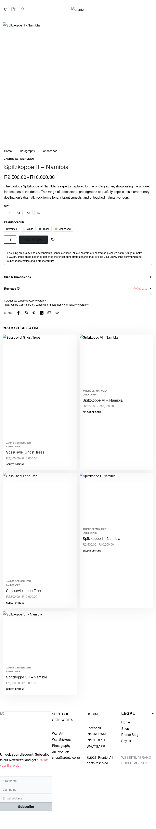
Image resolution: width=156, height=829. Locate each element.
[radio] (8, 212)
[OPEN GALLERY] (78, 75)
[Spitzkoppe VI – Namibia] (116, 361)
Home (8, 151)
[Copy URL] (57, 313)
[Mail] (49, 313)
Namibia (68, 304)
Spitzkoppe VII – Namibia (26, 676)
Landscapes (49, 151)
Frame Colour (14, 222)
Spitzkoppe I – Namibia (101, 538)
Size (6, 206)
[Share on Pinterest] (34, 313)
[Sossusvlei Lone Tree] (40, 525)
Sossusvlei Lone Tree (23, 590)
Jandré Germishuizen (18, 443)
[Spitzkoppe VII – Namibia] (40, 637)
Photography (26, 151)
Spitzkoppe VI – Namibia (103, 400)
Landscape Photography (49, 304)
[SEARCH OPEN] (6, 9)
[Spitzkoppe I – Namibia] (116, 499)
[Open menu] (148, 9)
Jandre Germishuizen (22, 304)
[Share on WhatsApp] (26, 313)
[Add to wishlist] (53, 240)
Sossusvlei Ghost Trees (25, 452)
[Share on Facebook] (18, 313)
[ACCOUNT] (23, 9)
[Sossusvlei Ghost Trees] (40, 387)
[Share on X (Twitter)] (41, 313)
